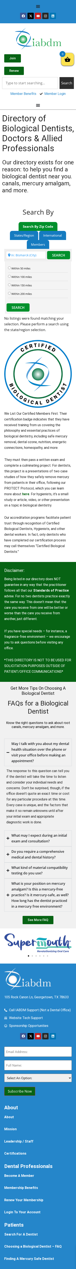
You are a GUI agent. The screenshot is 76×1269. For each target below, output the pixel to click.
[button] (8, 943)
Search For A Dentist (21, 1234)
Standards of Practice (51, 590)
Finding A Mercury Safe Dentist (29, 1259)
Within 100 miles (21, 277)
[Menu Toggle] (38, 6)
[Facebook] (23, 16)
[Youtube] (38, 16)
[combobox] (30, 83)
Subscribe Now (20, 1091)
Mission (10, 1129)
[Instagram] (45, 16)
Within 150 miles (21, 285)
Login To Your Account (22, 1212)
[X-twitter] (30, 16)
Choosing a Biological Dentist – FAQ (33, 1246)
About (9, 1117)
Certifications (15, 1153)
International (52, 235)
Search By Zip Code (38, 226)
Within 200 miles (21, 294)
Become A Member (19, 1176)
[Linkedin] (53, 16)
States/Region (24, 235)
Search (58, 255)
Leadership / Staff (18, 1141)
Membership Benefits (21, 1188)
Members (38, 244)
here (25, 494)
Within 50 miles (20, 268)
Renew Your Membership (23, 1200)
